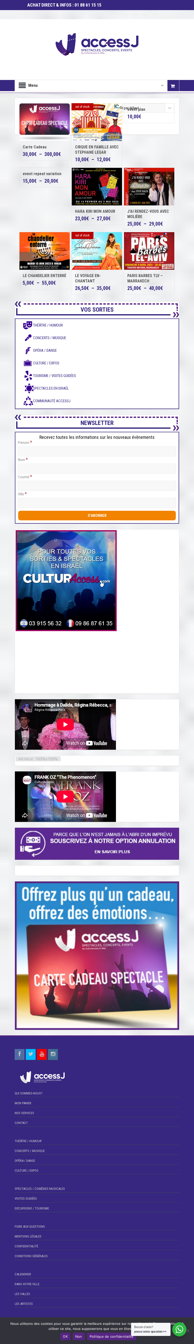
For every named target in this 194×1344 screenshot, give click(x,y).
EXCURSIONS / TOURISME (32, 1208)
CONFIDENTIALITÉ (26, 1246)
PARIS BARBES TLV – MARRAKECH (145, 278)
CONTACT (21, 1123)
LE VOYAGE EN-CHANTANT (88, 278)
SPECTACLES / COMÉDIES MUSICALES (40, 1189)
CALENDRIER (23, 1274)
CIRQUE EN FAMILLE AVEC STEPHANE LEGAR (97, 150)
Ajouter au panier (152, 99)
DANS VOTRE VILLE (27, 1284)
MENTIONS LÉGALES (28, 1236)
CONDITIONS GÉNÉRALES (31, 1256)
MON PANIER (23, 1103)
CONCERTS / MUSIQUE (30, 1151)
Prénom (25, 442)
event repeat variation (42, 173)
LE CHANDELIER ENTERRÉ (44, 275)
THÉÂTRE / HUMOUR (28, 1141)
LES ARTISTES (24, 1304)
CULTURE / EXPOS (26, 1170)
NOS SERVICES (24, 1113)
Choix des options (100, 122)
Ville (22, 493)
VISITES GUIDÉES (26, 1198)
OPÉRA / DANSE (25, 1161)
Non (78, 1336)
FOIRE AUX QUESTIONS (30, 1226)
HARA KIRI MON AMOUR (95, 211)
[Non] (187, 1330)
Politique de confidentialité (112, 1336)
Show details (153, 108)
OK (65, 1336)
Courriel (25, 476)
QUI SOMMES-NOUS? (28, 1093)
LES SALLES (22, 1294)
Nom (23, 459)
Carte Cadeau (34, 147)
